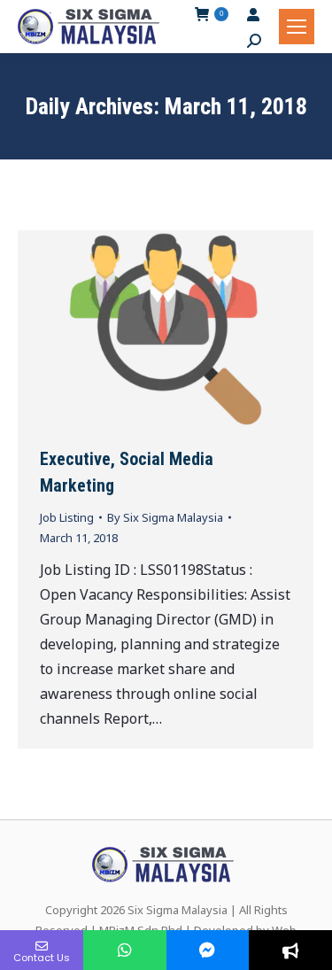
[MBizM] (208, 950)
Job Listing (67, 517)
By (165, 517)
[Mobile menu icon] (296, 26)
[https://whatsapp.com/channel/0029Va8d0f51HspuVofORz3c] (290, 950)
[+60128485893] (124, 950)
